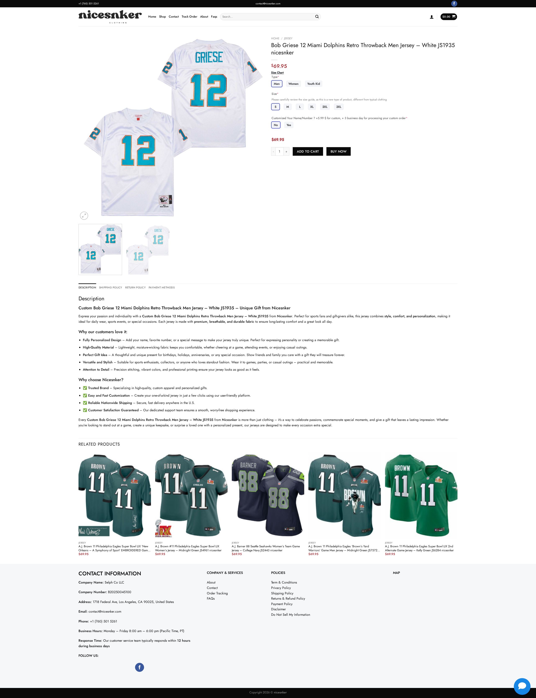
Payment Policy (281, 604)
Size (275, 94)
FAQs (211, 598)
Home (152, 16)
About (204, 16)
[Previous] (87, 127)
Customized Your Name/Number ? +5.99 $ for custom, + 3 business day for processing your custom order (339, 118)
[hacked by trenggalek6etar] (110, 16)
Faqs (214, 16)
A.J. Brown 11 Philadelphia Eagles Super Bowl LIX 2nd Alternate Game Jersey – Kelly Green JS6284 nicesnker (419, 548)
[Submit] (317, 16)
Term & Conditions (284, 582)
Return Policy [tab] (135, 287)
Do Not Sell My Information (290, 614)
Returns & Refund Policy (288, 598)
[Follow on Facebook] (454, 4)
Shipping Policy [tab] (110, 287)
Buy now (339, 151)
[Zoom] (84, 216)
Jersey (288, 38)
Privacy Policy (281, 587)
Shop (162, 16)
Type (275, 77)
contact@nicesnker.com (268, 3)
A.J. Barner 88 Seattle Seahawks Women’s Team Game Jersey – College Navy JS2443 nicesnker (266, 548)
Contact (174, 16)
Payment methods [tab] (162, 287)
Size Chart (277, 72)
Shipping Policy (282, 593)
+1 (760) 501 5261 (103, 621)
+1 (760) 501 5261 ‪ (89, 3)
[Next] (256, 127)
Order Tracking (217, 593)
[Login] (432, 16)
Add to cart (308, 151)
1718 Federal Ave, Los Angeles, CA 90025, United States (133, 601)
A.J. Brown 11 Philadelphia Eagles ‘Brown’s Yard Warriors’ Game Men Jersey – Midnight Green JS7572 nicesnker (342, 548)
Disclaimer (278, 609)
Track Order (189, 16)
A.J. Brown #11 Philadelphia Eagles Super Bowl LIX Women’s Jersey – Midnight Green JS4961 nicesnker (188, 548)
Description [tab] (87, 287)
